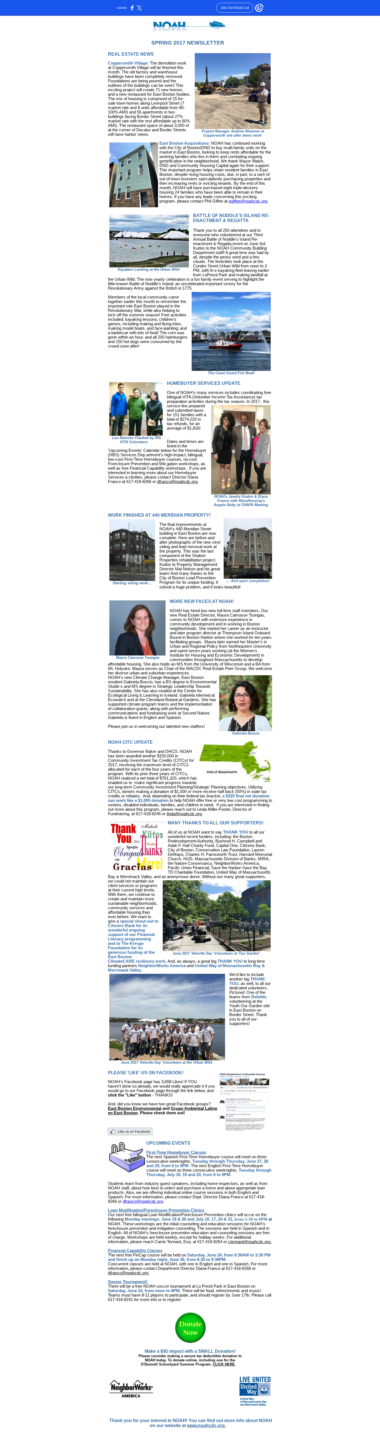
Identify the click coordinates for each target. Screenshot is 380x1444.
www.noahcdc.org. (206, 1425)
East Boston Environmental (134, 1108)
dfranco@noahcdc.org (177, 481)
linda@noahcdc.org (184, 814)
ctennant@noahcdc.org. (250, 1242)
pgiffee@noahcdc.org (248, 201)
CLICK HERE (224, 1364)
